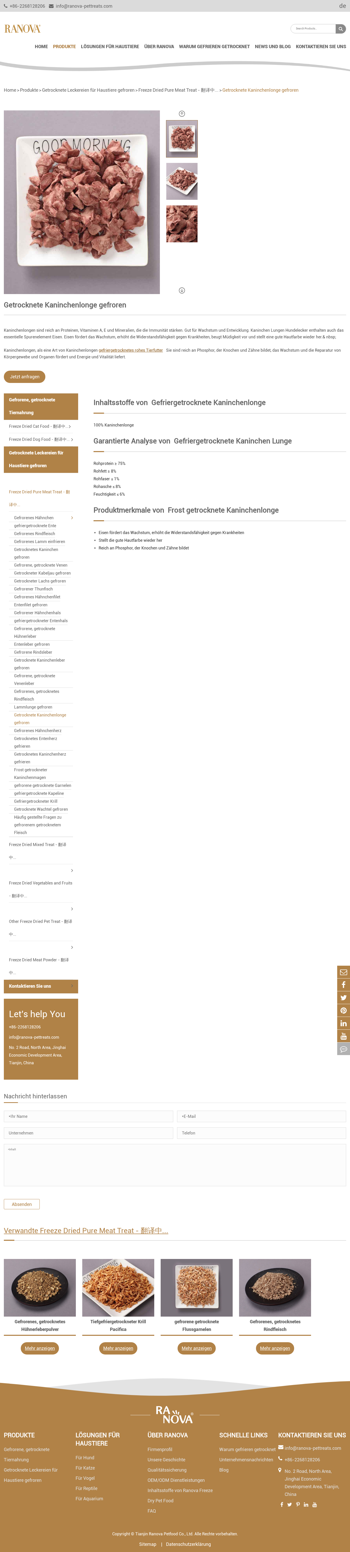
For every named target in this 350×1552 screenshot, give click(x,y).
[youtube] (343, 1036)
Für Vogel (85, 1478)
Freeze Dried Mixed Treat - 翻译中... (37, 851)
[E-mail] (343, 972)
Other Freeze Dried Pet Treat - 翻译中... (40, 928)
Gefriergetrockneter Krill (35, 801)
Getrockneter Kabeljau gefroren (42, 573)
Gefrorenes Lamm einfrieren (39, 541)
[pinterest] (343, 1010)
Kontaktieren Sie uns (321, 46)
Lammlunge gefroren (33, 707)
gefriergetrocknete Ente (35, 525)
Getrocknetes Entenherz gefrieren (35, 742)
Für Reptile (86, 1488)
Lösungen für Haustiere (110, 46)
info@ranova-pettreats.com (83, 6)
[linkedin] (343, 1023)
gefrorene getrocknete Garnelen (42, 785)
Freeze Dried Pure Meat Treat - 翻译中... (178, 90)
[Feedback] (343, 1049)
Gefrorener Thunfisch (33, 589)
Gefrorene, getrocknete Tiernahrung (32, 406)
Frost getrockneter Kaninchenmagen (30, 773)
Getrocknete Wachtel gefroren (41, 809)
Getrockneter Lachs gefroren (40, 581)
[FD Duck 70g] (40, 1288)
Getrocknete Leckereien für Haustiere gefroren (88, 90)
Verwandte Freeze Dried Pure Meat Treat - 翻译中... (86, 1230)
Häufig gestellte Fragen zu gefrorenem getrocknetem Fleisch (37, 825)
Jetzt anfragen (24, 376)
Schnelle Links (243, 1435)
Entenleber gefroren (32, 644)
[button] (182, 113)
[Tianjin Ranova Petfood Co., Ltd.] (22, 28)
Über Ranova (159, 46)
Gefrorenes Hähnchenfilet (37, 597)
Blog (224, 1470)
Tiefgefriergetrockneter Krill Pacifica (118, 1325)
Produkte (64, 46)
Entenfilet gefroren (30, 604)
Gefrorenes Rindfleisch (34, 533)
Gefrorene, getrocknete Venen (40, 565)
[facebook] (343, 984)
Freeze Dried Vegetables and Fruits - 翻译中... (40, 889)
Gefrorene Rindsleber (33, 652)
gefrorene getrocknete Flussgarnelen (196, 1325)
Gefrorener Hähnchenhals (37, 612)
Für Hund (85, 1457)
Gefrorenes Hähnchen (34, 517)
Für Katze (85, 1468)
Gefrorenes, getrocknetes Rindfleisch (36, 695)
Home (41, 46)
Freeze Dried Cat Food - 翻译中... (38, 426)
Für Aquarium (89, 1498)
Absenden (22, 1204)
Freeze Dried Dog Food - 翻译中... (39, 439)
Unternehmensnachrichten (246, 1459)
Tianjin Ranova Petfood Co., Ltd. (164, 1534)
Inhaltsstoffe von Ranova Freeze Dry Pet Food (180, 1495)
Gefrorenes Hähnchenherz (37, 730)
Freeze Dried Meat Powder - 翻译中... (39, 966)
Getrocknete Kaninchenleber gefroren (39, 664)
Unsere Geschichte (166, 1459)
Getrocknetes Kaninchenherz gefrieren (40, 758)
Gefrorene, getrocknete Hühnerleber (34, 632)
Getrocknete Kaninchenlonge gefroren (260, 90)
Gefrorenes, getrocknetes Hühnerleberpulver (40, 1325)
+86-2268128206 (25, 1027)
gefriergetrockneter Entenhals (41, 620)
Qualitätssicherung (167, 1470)
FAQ (152, 1511)
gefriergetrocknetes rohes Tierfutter (131, 350)
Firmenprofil (160, 1449)
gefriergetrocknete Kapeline (39, 793)
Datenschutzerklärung (188, 1544)
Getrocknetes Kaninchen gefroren (36, 553)
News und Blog (273, 46)
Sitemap (148, 1544)
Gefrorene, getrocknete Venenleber (34, 679)
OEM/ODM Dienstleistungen (176, 1480)
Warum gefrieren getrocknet (214, 46)
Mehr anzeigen (40, 1348)
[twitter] (343, 997)
